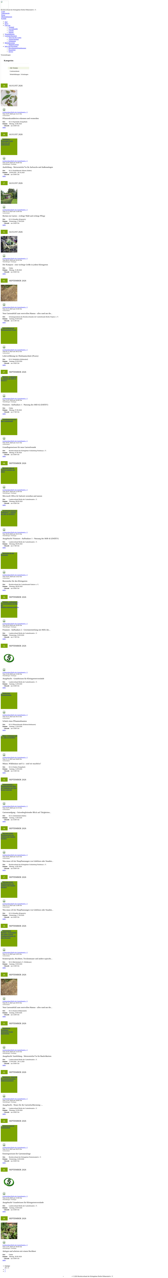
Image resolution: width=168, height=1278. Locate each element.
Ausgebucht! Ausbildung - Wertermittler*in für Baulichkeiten (27, 1056)
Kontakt (3, 18)
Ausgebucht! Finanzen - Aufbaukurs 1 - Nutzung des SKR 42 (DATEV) (31, 538)
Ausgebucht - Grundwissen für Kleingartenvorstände (23, 678)
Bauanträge (12, 50)
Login (3, 11)
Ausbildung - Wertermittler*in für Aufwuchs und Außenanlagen (28, 167)
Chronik (11, 30)
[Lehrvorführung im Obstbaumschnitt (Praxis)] (9, 335)
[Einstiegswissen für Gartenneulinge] (9, 1133)
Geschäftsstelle (13, 29)
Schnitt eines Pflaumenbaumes (15, 721)
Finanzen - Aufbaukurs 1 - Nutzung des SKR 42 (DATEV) (25, 405)
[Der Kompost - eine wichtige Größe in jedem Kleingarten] (9, 244)
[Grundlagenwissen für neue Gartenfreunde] (9, 427)
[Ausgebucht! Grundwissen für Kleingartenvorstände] (9, 1182)
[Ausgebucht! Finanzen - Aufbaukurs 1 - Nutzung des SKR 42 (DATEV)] (9, 518)
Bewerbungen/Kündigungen (17, 48)
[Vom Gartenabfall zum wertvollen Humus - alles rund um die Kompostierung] (9, 293)
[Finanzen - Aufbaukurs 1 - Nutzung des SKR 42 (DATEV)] (9, 384)
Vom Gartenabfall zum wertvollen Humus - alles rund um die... (27, 313)
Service (11, 51)
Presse (3, 15)
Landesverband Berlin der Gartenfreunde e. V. (15, 112)
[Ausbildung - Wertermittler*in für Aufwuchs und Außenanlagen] (9, 146)
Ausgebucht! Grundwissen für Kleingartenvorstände (23, 1202)
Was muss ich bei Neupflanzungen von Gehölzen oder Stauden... (28, 861)
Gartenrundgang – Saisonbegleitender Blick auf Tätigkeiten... (27, 812)
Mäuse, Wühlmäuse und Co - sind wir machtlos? (22, 763)
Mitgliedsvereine (14, 44)
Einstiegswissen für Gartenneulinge (17, 1154)
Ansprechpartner (14, 39)
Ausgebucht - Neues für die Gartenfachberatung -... (23, 1105)
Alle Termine (14, 68)
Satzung (11, 32)
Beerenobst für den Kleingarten (15, 581)
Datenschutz (59, 1276)
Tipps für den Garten (15, 37)
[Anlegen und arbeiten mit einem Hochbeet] (9, 1231)
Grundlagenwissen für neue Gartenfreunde (19, 447)
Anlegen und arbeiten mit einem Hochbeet (19, 1251)
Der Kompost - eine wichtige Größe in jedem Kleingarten (25, 265)
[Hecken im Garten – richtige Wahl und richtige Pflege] (9, 195)
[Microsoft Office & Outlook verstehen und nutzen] (9, 475)
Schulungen (12, 41)
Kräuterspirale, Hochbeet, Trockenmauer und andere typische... (27, 959)
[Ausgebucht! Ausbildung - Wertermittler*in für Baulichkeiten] (9, 1035)
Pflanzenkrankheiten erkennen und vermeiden (21, 118)
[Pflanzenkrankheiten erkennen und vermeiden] (9, 98)
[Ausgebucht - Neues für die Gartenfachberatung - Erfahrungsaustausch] (9, 1084)
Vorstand (11, 27)
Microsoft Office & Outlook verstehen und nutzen (22, 496)
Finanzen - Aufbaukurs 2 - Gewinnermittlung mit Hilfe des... (26, 630)
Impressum (67, 1276)
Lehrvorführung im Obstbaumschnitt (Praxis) (20, 356)
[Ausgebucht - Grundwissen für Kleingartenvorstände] (9, 658)
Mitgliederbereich (6, 17)
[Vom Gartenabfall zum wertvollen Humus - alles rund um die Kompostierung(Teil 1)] (9, 987)
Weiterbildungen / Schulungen (19, 74)
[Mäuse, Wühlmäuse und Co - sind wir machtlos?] (9, 743)
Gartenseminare (14, 71)
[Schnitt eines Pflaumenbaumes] (9, 700)
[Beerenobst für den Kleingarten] (9, 560)
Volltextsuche (5, 13)
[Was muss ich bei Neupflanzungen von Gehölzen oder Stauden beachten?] (9, 840)
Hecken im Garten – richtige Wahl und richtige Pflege (24, 216)
